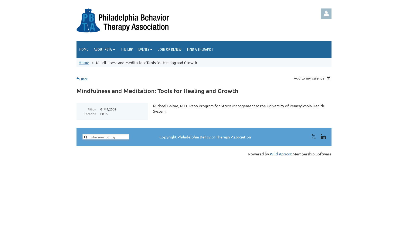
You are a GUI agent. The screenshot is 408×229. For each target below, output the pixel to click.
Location (90, 114)
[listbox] (313, 78)
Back (84, 79)
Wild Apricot (281, 154)
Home (84, 62)
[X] (314, 137)
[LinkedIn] (323, 137)
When (92, 109)
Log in (326, 13)
